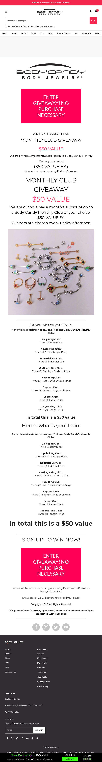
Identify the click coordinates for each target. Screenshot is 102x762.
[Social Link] (36, 627)
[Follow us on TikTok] (32, 738)
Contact (8, 653)
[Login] (90, 11)
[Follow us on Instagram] (17, 738)
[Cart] (96, 11)
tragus (52, 26)
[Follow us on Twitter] (12, 738)
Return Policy (42, 686)
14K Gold (86, 33)
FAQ (7, 663)
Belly (24, 33)
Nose (4, 33)
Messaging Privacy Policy (84, 752)
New (50, 33)
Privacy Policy (67, 752)
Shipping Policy (43, 682)
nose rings (22, 26)
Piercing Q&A (10, 672)
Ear (76, 33)
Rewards (41, 668)
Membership (42, 663)
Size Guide (41, 672)
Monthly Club (42, 658)
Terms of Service (53, 752)
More (97, 33)
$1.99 (33, 33)
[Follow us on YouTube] (27, 738)
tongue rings (44, 26)
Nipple (14, 33)
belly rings (30, 26)
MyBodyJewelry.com (51, 747)
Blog (7, 668)
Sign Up (39, 730)
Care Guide (42, 677)
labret (37, 26)
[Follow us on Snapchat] (37, 738)
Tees (41, 33)
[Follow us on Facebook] (7, 738)
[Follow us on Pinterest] (22, 738)
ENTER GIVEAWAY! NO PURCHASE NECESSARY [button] (51, 106)
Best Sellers (63, 33)
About (7, 658)
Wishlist (40, 653)
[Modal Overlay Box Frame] (51, 757)
